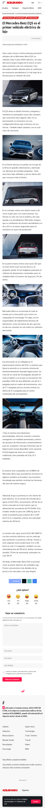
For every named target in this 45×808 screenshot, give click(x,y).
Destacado (8, 18)
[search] (28, 3)
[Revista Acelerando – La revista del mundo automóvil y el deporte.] (10, 790)
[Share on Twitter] (12, 38)
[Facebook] (33, 790)
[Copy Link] (16, 38)
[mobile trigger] (4, 2)
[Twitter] (35, 790)
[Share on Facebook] (8, 38)
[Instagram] (41, 790)
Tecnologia (32, 18)
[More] (23, 38)
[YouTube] (39, 790)
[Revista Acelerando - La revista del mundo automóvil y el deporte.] (15, 2)
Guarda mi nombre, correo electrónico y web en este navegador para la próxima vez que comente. (21, 673)
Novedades (20, 18)
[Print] (20, 38)
